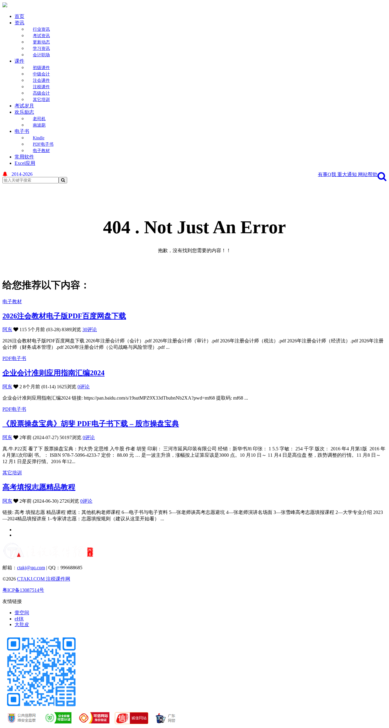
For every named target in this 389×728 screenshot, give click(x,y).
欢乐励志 (24, 112)
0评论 (83, 386)
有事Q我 (327, 174)
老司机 (39, 118)
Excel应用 (25, 163)
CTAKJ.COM (31, 578)
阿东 (7, 329)
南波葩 (39, 125)
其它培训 (41, 99)
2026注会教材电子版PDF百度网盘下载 (64, 316)
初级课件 (41, 67)
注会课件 (41, 80)
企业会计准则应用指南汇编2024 (53, 373)
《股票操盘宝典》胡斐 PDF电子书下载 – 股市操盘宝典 (90, 424)
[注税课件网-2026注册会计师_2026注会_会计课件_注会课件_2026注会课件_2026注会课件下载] (4, 5)
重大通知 (347, 174)
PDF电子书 (43, 144)
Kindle (38, 138)
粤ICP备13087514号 (23, 590)
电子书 (22, 131)
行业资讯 (41, 29)
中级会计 (41, 74)
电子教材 (41, 150)
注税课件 (41, 87)
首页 (19, 16)
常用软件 (24, 156)
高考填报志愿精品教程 (38, 487)
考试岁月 (24, 105)
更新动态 (41, 42)
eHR (19, 618)
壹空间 (22, 612)
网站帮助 (367, 174)
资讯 (19, 22)
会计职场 (41, 55)
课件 (19, 61)
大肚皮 (22, 624)
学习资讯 (41, 48)
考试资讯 (41, 35)
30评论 (89, 329)
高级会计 (41, 93)
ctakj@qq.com (31, 567)
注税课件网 (58, 578)
